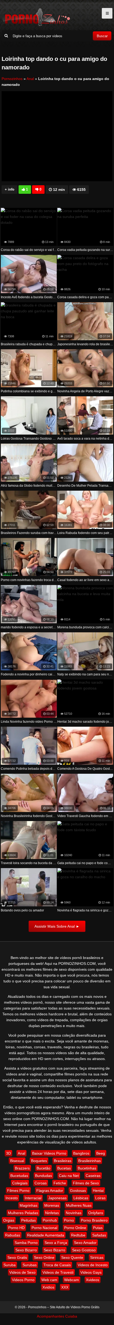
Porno (69, 1220)
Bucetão (43, 1168)
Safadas (99, 1235)
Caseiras (93, 1175)
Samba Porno (26, 1242)
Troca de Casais (57, 1265)
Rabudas (12, 1235)
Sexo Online (44, 1257)
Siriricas (96, 1257)
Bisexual (17, 1161)
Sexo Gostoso (84, 1250)
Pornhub (50, 1220)
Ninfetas (52, 1213)
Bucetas (64, 1168)
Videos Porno (23, 1280)
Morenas (51, 1205)
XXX (64, 1287)
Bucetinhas (87, 1168)
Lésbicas (80, 1198)
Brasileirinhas (89, 1161)
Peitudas (28, 1220)
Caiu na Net (69, 1175)
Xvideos (92, 1280)
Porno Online (75, 1228)
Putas (98, 1228)
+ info (9, 189)
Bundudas (43, 1175)
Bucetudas (19, 1175)
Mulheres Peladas (23, 1213)
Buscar (102, 36)
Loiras (100, 1198)
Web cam (49, 1280)
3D (8, 1153)
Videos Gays (91, 1272)
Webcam (71, 1280)
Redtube (78, 1235)
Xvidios (48, 1287)
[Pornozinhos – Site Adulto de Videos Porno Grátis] (36, 25)
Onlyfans (95, 1213)
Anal (30, 79)
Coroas (40, 1183)
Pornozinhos (12, 79)
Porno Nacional (44, 1228)
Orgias (8, 1220)
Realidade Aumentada (45, 1235)
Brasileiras (62, 1161)
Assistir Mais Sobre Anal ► (57, 926)
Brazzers (22, 1168)
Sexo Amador (85, 1242)
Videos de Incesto (93, 1265)
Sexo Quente (72, 1257)
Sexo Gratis (17, 1257)
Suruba (9, 1265)
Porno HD (16, 1228)
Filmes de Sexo (86, 1183)
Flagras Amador (49, 1190)
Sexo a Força (56, 1242)
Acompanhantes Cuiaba (57, 1316)
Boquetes (39, 1161)
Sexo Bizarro (26, 1250)
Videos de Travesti (57, 1272)
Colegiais (20, 1183)
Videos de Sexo (22, 1272)
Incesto (12, 1198)
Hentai (98, 1190)
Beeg (100, 1153)
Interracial (33, 1198)
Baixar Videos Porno (49, 1153)
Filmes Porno (18, 1190)
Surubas (30, 1265)
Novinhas (73, 1213)
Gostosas (78, 1190)
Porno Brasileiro (94, 1220)
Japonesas (57, 1198)
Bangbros (81, 1153)
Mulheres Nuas (78, 1205)
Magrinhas (28, 1205)
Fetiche (60, 1183)
